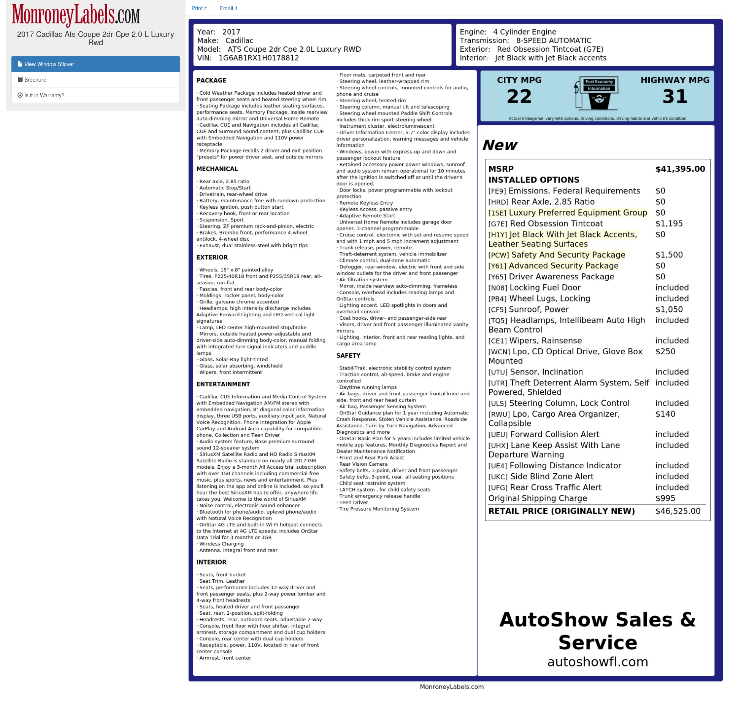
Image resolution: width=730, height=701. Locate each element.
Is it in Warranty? (44, 95)
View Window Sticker (48, 64)
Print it (199, 8)
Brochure (34, 79)
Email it (228, 8)
